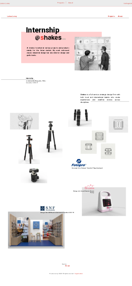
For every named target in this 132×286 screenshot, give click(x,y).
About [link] (70, 3)
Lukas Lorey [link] (5, 3)
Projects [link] (60, 3)
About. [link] (120, 16)
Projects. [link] (111, 16)
